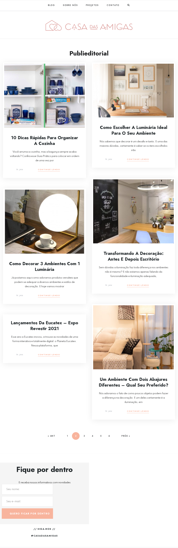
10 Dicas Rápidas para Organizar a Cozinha (44, 140)
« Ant (51, 436)
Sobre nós (70, 5)
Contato (113, 5)
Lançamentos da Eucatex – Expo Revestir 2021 (44, 326)
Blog (51, 5)
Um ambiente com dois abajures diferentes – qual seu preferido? (133, 382)
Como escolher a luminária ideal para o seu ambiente (133, 130)
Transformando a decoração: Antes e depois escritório (134, 256)
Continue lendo (49, 170)
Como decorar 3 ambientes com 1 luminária (44, 266)
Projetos (92, 5)
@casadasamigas (44, 535)
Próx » (126, 436)
